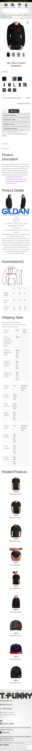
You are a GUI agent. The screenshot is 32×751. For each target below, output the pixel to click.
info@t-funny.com (7, 704)
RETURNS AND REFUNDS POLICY (17, 181)
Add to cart (13, 111)
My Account (16, 727)
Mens (9, 133)
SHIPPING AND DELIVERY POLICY (16, 179)
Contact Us (9, 729)
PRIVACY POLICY (11, 183)
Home (5, 15)
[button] (27, 22)
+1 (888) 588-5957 (7, 708)
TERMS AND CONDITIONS (14, 177)
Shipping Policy (20, 736)
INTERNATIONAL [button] (15, 322)
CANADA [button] (7, 322)
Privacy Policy (9, 738)
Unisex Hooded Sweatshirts (15, 15)
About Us (8, 727)
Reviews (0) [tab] (5, 148)
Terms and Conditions (7, 736)
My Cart (23, 727)
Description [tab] (5, 143)
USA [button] (3, 322)
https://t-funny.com (7, 700)
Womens (4, 135)
